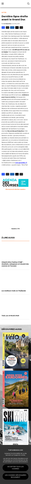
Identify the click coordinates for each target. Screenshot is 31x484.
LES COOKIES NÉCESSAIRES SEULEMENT (15, 476)
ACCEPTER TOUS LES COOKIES (15, 467)
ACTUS (4, 12)
